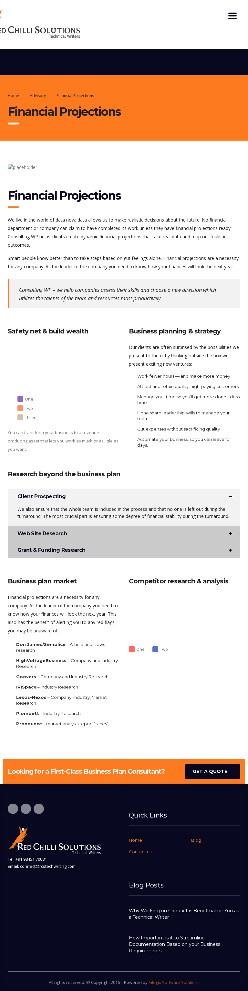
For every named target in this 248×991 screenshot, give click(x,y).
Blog (196, 840)
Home (13, 95)
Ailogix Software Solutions (174, 982)
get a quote (210, 771)
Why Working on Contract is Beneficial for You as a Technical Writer (184, 914)
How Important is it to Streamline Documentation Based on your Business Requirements (174, 944)
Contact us (140, 851)
